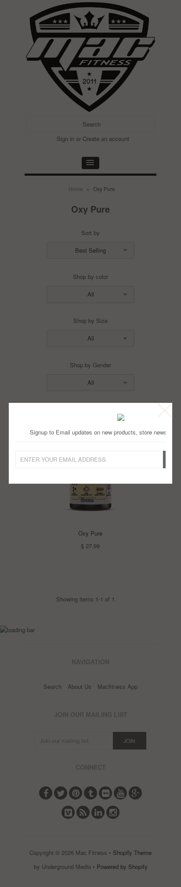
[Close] (164, 410)
